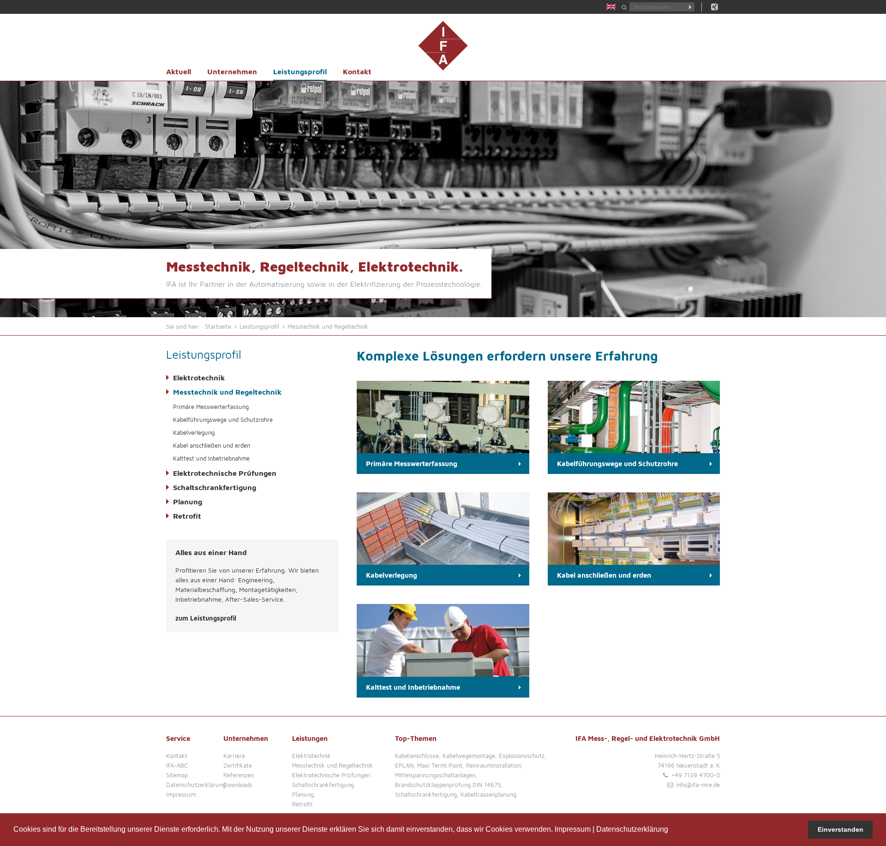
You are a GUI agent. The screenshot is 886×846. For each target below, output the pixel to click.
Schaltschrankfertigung (214, 487)
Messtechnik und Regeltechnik (227, 392)
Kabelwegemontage (469, 755)
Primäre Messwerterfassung (211, 406)
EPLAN (404, 765)
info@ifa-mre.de (698, 784)
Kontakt (357, 71)
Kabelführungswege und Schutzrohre (223, 419)
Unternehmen (232, 71)
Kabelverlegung (194, 432)
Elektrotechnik (199, 377)
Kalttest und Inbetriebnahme (211, 458)
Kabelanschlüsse (417, 755)
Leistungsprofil (300, 71)
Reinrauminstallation (493, 765)
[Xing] (714, 7)
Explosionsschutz (522, 755)
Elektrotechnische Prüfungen (224, 473)
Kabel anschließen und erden (211, 445)
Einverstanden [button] (840, 829)
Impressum (573, 829)
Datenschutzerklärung (632, 829)
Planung (187, 501)
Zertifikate (237, 765)
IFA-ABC (177, 765)
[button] (671, 830)
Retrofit (187, 516)
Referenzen (238, 775)
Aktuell (178, 71)
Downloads (237, 784)
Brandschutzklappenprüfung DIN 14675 (448, 784)
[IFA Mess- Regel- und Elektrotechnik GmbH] (443, 46)
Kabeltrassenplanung (488, 794)
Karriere (234, 755)
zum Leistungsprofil (205, 618)
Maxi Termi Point (439, 765)
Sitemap (177, 775)
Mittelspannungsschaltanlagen (435, 775)
